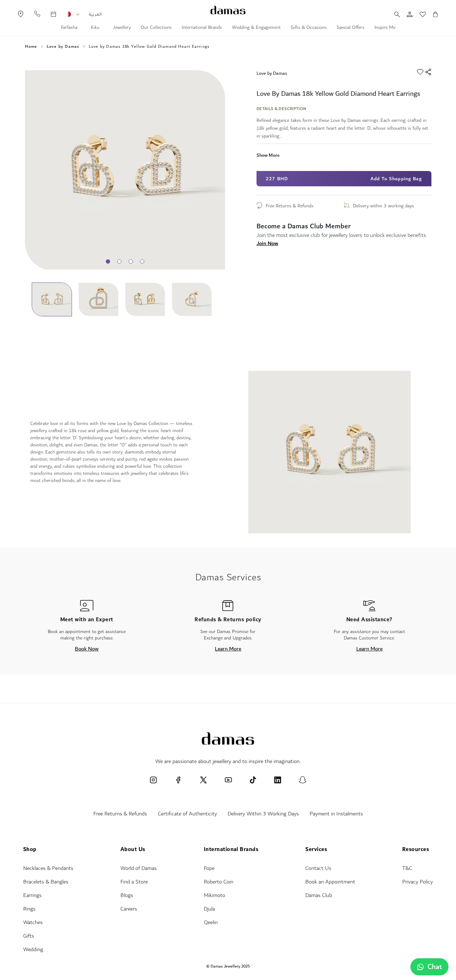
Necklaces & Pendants (48, 868)
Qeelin (211, 922)
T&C (407, 868)
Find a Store (134, 881)
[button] (77, 15)
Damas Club (318, 895)
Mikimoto (214, 895)
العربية (95, 14)
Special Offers (350, 28)
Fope (209, 868)
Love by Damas (271, 73)
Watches (33, 922)
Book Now (87, 648)
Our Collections (156, 28)
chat (435, 967)
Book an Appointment (330, 881)
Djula (209, 908)
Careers (128, 908)
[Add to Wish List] (421, 73)
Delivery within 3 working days (383, 206)
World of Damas (138, 868)
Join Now (267, 243)
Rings (29, 908)
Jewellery (122, 28)
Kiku (96, 28)
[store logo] (228, 10)
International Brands (202, 28)
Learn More (228, 648)
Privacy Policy (417, 881)
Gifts (28, 936)
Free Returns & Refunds (290, 206)
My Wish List (419, 14)
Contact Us (318, 868)
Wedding (33, 949)
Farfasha (70, 28)
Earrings (32, 895)
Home (31, 46)
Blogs (126, 895)
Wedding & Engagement (256, 28)
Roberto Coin (218, 881)
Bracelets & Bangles (45, 881)
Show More (268, 155)
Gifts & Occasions (309, 28)
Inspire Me (384, 28)
